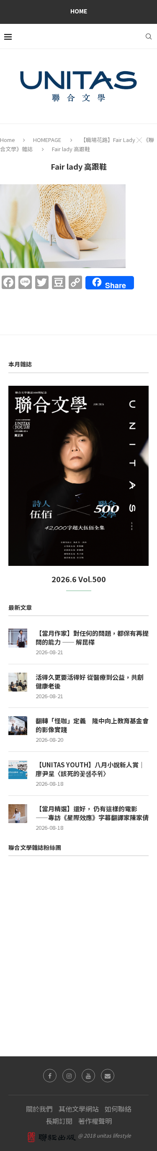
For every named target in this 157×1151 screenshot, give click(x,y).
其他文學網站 (79, 1109)
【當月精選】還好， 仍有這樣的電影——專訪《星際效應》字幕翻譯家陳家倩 (92, 813)
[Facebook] (50, 1075)
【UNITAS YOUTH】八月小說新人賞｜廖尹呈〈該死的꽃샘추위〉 (90, 769)
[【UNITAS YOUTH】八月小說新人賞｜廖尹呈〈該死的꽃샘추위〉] (17, 769)
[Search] (148, 36)
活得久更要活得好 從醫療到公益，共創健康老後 (90, 681)
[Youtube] (88, 1075)
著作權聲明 (95, 1121)
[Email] (107, 1075)
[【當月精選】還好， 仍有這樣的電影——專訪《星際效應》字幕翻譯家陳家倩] (17, 813)
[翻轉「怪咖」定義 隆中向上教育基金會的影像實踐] (17, 725)
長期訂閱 (59, 1121)
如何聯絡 (118, 1109)
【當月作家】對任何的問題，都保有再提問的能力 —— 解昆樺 (92, 637)
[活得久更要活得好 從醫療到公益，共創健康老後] (17, 682)
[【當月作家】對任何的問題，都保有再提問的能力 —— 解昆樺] (17, 638)
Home (78, 11)
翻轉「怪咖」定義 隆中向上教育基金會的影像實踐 (92, 725)
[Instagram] (69, 1075)
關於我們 (39, 1109)
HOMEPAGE (47, 140)
